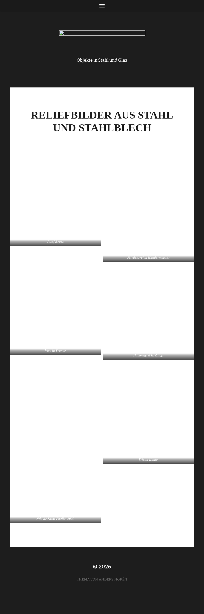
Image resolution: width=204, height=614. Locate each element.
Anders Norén (113, 579)
